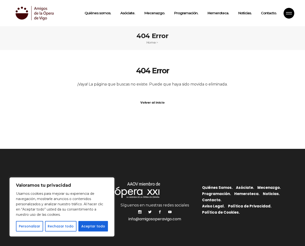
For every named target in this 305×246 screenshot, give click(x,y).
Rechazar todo (61, 226)
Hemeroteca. (246, 193)
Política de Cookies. (221, 212)
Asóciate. (245, 187)
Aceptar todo (93, 226)
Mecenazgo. (269, 187)
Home (151, 42)
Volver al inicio (152, 102)
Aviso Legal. (213, 206)
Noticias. (271, 193)
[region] (62, 206)
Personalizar (29, 226)
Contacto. (211, 199)
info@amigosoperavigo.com (154, 219)
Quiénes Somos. (217, 187)
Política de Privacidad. (249, 206)
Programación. (216, 193)
